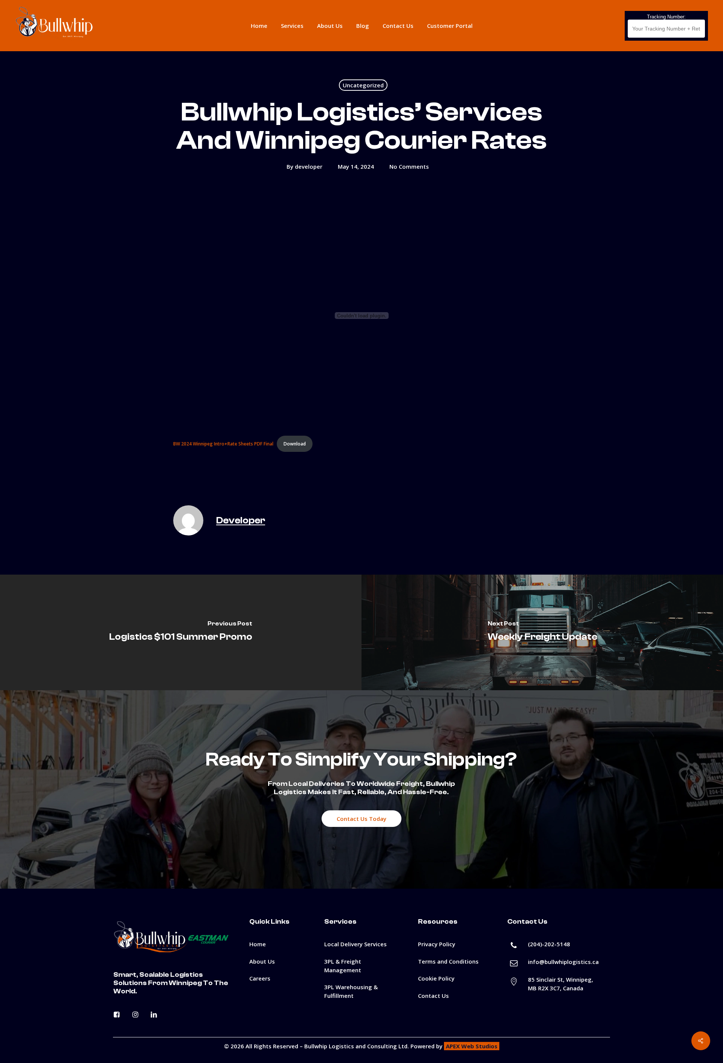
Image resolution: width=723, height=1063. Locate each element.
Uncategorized (363, 85)
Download (295, 444)
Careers (259, 978)
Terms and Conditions (448, 961)
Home (257, 944)
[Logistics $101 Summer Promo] (181, 632)
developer (308, 166)
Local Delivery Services (355, 944)
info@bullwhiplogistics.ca (563, 961)
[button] (361, 818)
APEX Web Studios (471, 1046)
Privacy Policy (436, 944)
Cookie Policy (436, 978)
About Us (262, 961)
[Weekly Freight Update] (542, 632)
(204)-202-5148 (549, 944)
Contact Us (433, 995)
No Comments (409, 166)
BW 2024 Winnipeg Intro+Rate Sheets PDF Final (223, 444)
